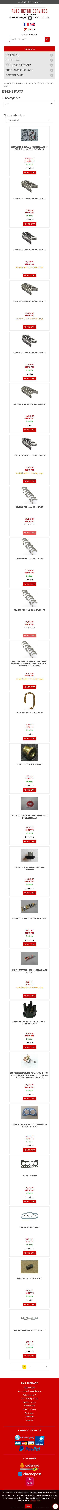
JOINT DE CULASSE (29, 1176)
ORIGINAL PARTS (14, 75)
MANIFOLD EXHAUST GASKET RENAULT (30, 1330)
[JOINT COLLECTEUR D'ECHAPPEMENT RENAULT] (29, 1318)
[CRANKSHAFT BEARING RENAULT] (29, 546)
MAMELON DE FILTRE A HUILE (29, 1279)
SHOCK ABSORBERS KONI (19, 70)
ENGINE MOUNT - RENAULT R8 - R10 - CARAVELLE (29, 868)
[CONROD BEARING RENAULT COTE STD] (29, 186)
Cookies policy (29, 1402)
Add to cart (29, 172)
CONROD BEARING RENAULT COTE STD (30, 404)
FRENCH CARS (13, 60)
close (28, 1506)
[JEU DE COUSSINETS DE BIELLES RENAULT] (29, 495)
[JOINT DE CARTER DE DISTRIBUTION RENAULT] (29, 701)
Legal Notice (29, 1387)
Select (29, 103)
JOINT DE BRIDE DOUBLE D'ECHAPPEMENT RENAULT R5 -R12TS (29, 1125)
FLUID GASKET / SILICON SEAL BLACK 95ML (29, 918)
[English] (32, 24)
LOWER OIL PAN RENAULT (29, 1227)
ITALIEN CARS (13, 55)
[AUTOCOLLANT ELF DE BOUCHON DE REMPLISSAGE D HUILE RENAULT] (29, 804)
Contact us (29, 1416)
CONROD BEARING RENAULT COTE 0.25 (29, 198)
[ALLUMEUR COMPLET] (29, 1061)
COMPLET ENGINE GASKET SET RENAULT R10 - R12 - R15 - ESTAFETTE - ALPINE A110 (29, 148)
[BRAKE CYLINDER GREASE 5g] (29, 958)
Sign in (22, 2)
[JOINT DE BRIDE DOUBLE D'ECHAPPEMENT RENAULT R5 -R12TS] (29, 1112)
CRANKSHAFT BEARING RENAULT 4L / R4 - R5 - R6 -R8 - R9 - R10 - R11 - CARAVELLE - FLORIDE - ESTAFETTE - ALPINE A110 (29, 663)
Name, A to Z (29, 120)
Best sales (29, 1413)
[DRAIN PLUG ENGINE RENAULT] (29, 752)
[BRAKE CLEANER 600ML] (29, 907)
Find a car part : (29, 34)
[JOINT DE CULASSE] (29, 1164)
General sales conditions (29, 1391)
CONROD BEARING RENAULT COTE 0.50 (29, 301)
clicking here (35, 1500)
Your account (34, 2)
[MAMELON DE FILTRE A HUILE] (29, 1267)
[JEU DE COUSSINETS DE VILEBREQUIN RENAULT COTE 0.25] (29, 238)
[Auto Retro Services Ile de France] (29, 13)
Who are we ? (29, 1395)
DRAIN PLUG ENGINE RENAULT (29, 764)
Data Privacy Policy (29, 1398)
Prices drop (29, 1405)
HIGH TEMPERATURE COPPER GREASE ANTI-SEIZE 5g (29, 971)
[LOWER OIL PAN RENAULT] (29, 1215)
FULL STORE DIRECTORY (18, 65)
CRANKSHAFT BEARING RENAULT (29, 507)
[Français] (26, 24)
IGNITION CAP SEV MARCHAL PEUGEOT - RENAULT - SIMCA (29, 1022)
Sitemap (29, 1420)
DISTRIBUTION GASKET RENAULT (29, 713)
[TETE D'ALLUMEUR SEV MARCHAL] (29, 1009)
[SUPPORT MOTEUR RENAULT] (29, 855)
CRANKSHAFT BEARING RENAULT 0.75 (29, 610)
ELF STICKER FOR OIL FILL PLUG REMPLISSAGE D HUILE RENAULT (29, 817)
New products (29, 1409)
